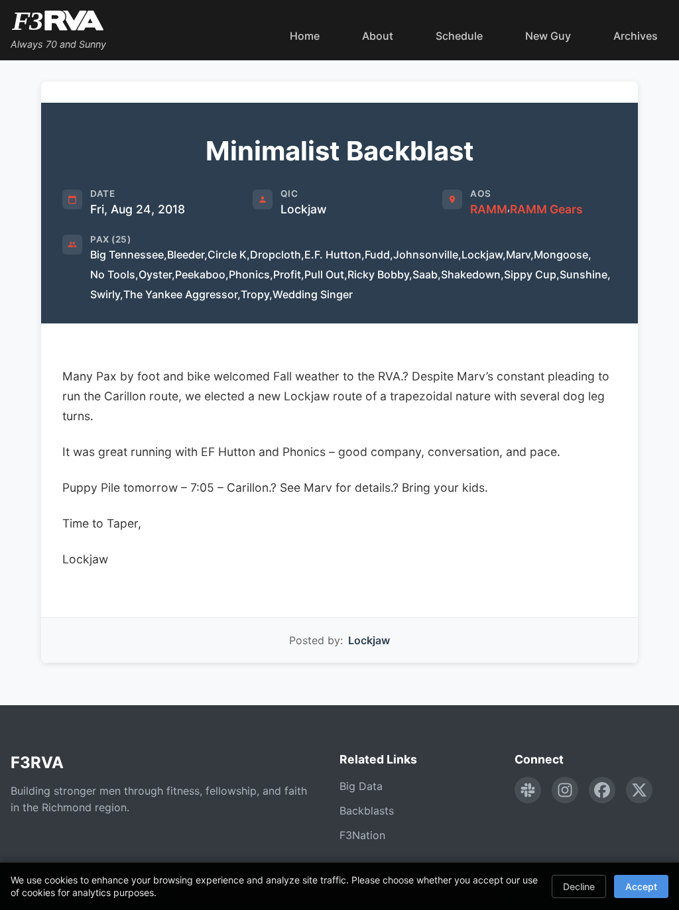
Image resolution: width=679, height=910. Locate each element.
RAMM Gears (546, 209)
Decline (579, 886)
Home (305, 35)
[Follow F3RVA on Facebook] (602, 790)
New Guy (548, 35)
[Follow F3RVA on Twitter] (639, 790)
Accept (641, 886)
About (377, 35)
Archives (635, 35)
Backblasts (367, 810)
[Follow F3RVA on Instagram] (565, 790)
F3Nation (362, 835)
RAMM (488, 209)
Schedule (459, 35)
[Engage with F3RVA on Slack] (528, 790)
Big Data (361, 786)
